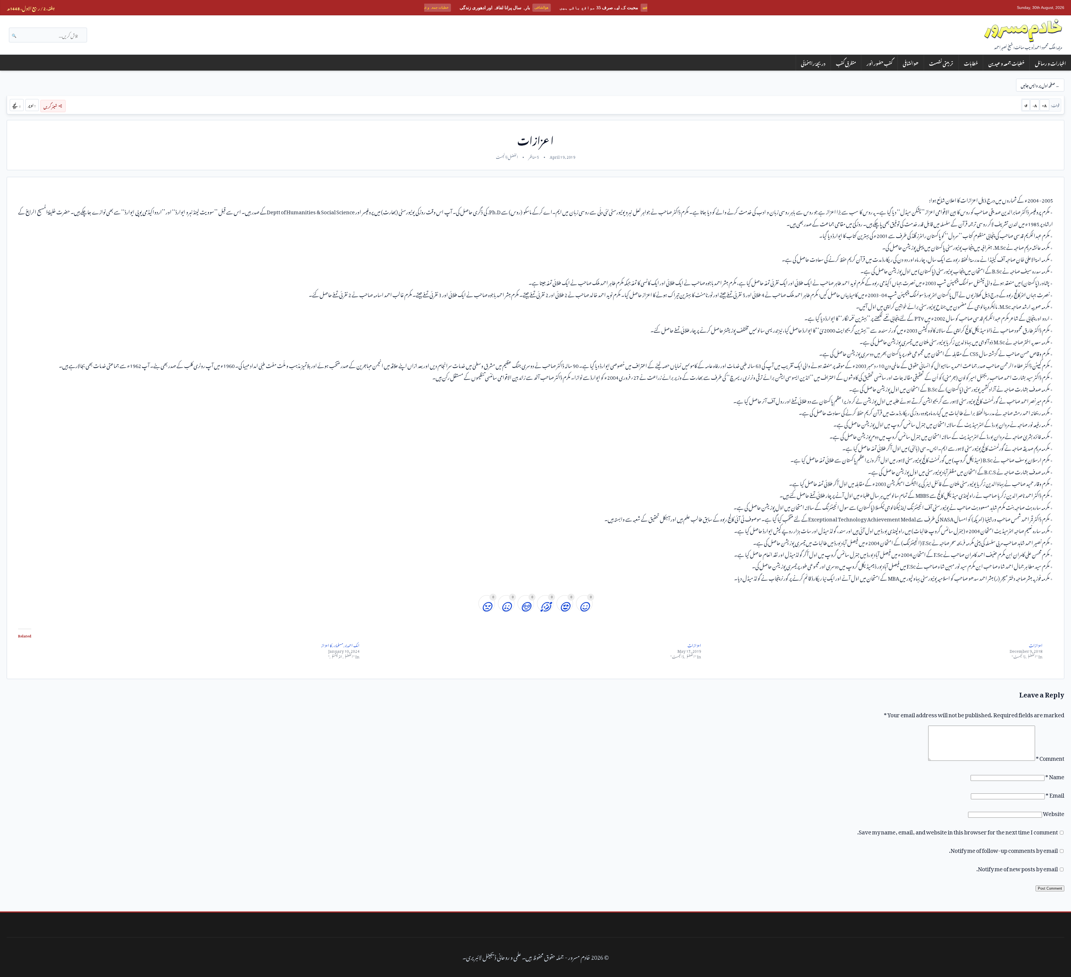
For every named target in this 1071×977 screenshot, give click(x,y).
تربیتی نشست (941, 62)
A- (1035, 104)
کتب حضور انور (880, 62)
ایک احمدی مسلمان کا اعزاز (340, 644)
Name (1054, 776)
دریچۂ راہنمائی (813, 62)
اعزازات (694, 644)
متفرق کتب (846, 62)
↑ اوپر (32, 104)
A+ (1044, 104)
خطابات (971, 62)
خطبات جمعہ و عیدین (1006, 62)
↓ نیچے (17, 104)
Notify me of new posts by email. (1017, 868)
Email (1055, 794)
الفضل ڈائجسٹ (507, 156)
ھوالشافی (910, 62)
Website (1053, 812)
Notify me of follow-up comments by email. (1003, 849)
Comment (1050, 757)
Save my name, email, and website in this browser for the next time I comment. (957, 831)
